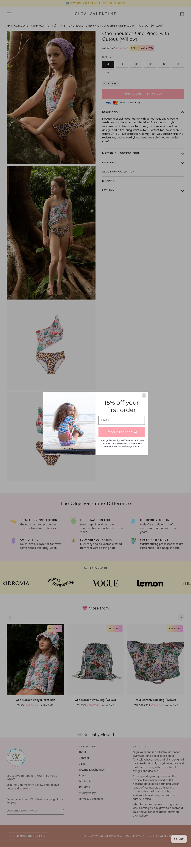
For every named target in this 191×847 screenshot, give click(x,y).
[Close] (144, 395)
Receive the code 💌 (122, 432)
